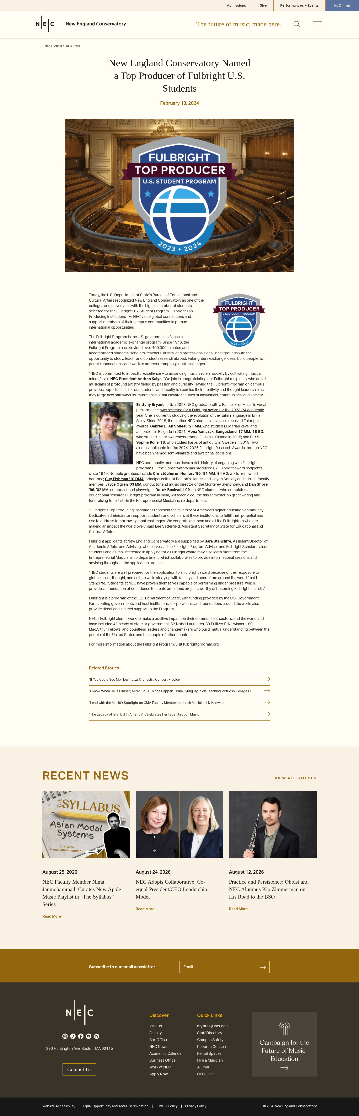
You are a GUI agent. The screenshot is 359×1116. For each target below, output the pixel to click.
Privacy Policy (195, 1106)
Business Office (162, 1060)
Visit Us (155, 1026)
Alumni (203, 1067)
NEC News (158, 1047)
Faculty (155, 1033)
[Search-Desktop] (297, 24)
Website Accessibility (58, 1106)
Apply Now (158, 1074)
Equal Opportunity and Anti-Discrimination (115, 1106)
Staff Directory (209, 1033)
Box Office (158, 1040)
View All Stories (296, 778)
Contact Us (79, 1069)
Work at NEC (160, 1067)
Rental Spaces (209, 1054)
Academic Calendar (166, 1054)
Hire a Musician (210, 1060)
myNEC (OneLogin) (213, 1026)
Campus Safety (210, 1040)
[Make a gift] (284, 1044)
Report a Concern (212, 1047)
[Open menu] (317, 24)
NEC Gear (205, 1074)
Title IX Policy (167, 1106)
